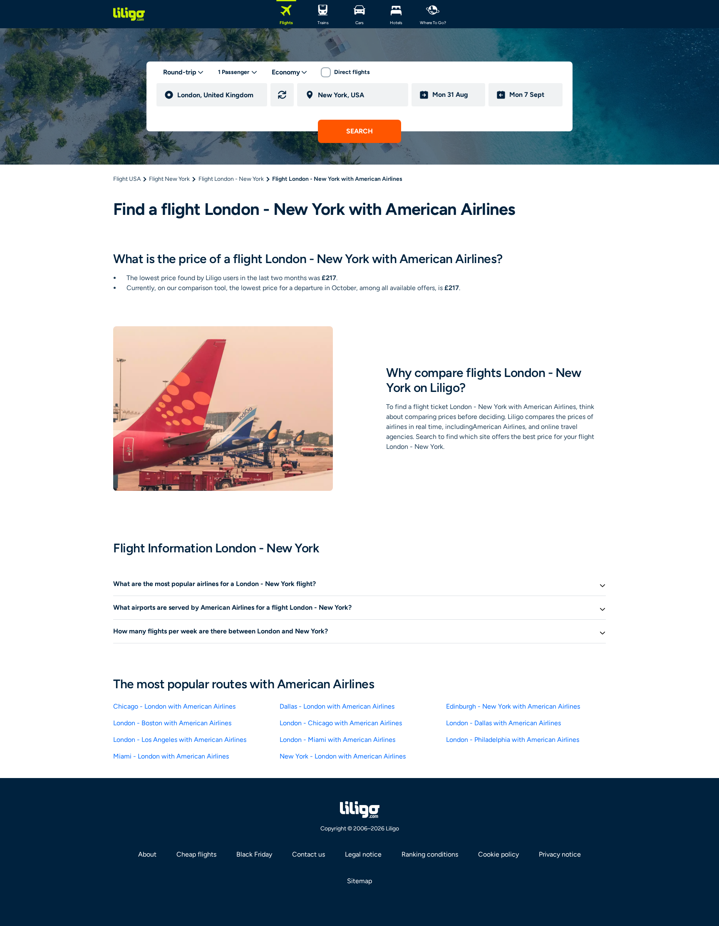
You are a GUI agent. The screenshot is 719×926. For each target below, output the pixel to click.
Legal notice (363, 854)
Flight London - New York (231, 178)
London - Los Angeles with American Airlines (179, 740)
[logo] (129, 14)
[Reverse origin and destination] (282, 94)
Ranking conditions (430, 854)
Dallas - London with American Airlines (337, 706)
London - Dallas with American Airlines (503, 723)
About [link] (147, 854)
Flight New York (169, 178)
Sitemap (359, 881)
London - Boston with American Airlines (172, 723)
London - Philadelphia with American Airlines (512, 740)
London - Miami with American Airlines (337, 740)
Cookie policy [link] (498, 854)
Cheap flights (196, 854)
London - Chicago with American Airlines (341, 723)
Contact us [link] (308, 854)
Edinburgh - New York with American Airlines (513, 706)
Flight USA (127, 178)
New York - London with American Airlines (343, 756)
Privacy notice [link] (560, 854)
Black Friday (254, 854)
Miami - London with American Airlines (171, 756)
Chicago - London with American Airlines (174, 706)
